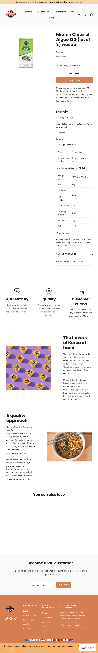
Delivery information (69, 261)
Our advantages (66, 254)
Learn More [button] (9, 649)
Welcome (27, 11)
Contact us (61, 11)
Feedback (27, 624)
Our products (43, 11)
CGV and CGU (29, 615)
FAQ (73, 11)
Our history (49, 17)
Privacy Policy (29, 619)
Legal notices (28, 611)
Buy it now (75, 80)
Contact (26, 628)
